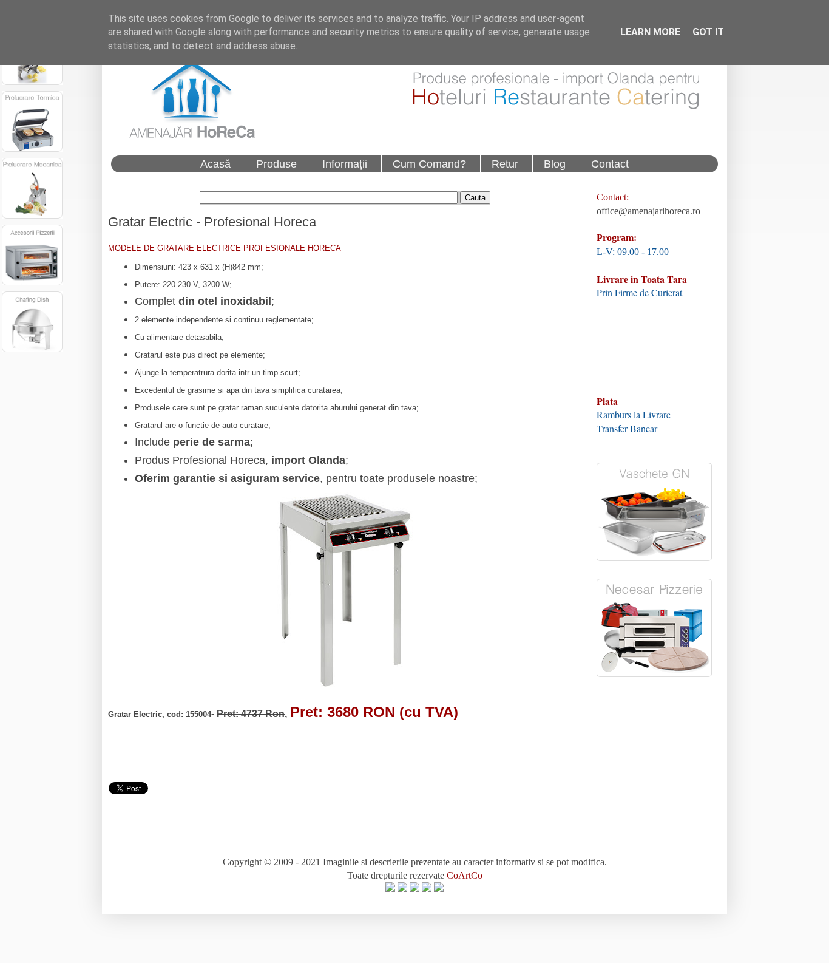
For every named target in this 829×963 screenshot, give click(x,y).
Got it (708, 32)
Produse (276, 164)
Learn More (650, 32)
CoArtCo (464, 875)
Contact (610, 164)
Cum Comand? (429, 164)
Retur (505, 164)
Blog (555, 164)
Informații (344, 164)
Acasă (215, 164)
